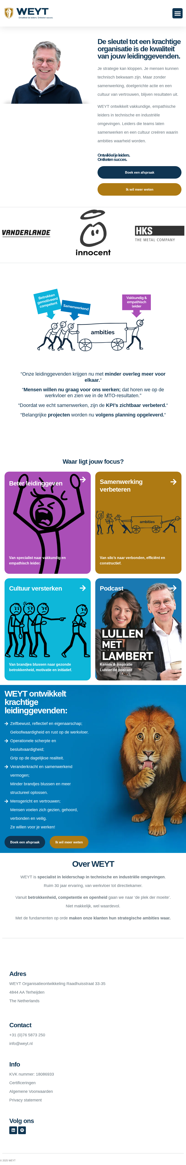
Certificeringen (22, 1083)
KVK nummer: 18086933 (31, 1074)
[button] (177, 13)
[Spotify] (22, 1130)
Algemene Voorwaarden (31, 1091)
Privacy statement (25, 1100)
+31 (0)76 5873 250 (27, 1035)
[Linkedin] (13, 1130)
